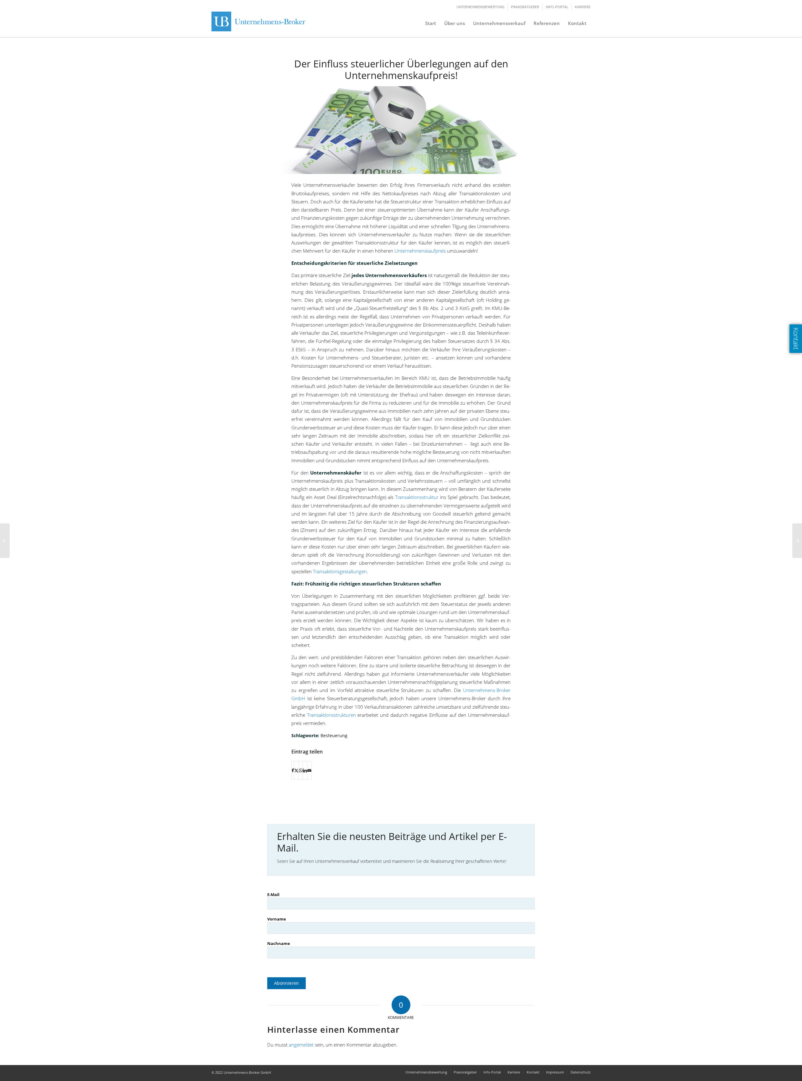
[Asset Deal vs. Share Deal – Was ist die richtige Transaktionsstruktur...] (797, 540)
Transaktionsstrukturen (331, 715)
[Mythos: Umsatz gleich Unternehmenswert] (5, 540)
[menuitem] (430, 23)
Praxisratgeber (525, 6)
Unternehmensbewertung (480, 6)
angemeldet (301, 1045)
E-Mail (273, 894)
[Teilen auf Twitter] (296, 770)
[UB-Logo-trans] (260, 23)
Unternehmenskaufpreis (420, 251)
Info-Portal (557, 6)
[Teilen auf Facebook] (293, 770)
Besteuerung (333, 735)
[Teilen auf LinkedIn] (305, 770)
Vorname (276, 919)
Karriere (583, 6)
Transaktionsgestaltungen (340, 571)
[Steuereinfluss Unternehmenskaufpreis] (401, 130)
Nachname (278, 943)
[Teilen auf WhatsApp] (301, 770)
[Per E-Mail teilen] (309, 770)
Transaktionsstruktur (417, 497)
